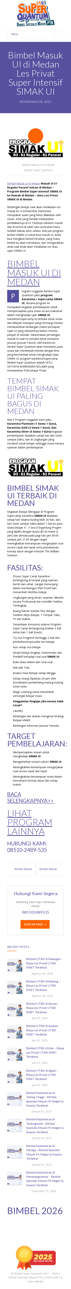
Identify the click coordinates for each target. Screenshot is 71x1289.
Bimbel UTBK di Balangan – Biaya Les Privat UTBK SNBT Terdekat (44, 963)
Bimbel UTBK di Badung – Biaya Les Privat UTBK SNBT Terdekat (43, 985)
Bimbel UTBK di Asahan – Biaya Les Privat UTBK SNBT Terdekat (43, 1030)
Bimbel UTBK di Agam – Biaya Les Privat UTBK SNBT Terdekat (42, 1075)
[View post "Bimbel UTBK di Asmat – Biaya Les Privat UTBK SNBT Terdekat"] (14, 1009)
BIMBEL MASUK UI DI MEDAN (34, 272)
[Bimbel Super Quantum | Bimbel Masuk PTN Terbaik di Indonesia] (36, 13)
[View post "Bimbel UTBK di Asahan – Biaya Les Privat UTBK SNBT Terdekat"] (14, 1031)
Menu (14, 34)
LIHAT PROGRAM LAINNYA (29, 822)
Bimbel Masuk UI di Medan (38, 165)
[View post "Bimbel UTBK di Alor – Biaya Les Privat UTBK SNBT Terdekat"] (14, 1053)
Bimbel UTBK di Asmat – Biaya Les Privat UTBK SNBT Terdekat (42, 1008)
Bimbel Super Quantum (38, 170)
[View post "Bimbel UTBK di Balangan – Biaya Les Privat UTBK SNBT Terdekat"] (14, 964)
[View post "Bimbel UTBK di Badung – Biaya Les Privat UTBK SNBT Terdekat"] (14, 986)
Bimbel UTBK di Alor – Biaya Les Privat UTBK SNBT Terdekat (45, 1052)
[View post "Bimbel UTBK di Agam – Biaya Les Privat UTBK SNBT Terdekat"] (14, 1076)
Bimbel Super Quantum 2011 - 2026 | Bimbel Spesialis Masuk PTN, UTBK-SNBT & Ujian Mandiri (35, 1277)
